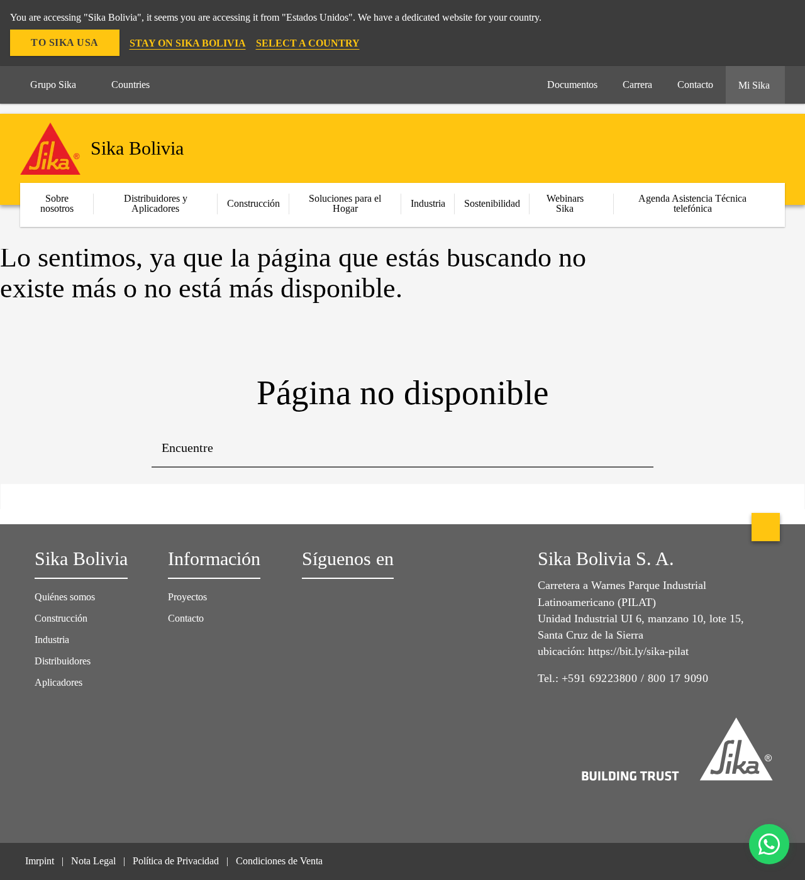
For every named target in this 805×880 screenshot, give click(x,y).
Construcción (61, 618)
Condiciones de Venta (279, 860)
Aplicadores (58, 682)
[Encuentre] (634, 449)
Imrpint (39, 860)
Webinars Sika (565, 203)
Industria (428, 203)
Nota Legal (93, 860)
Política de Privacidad (176, 860)
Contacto (186, 618)
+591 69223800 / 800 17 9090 (635, 678)
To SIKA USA (65, 42)
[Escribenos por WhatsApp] (769, 844)
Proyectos (187, 596)
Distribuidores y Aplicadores (155, 203)
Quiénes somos (65, 596)
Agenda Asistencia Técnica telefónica (692, 203)
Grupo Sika (53, 84)
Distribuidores (63, 661)
